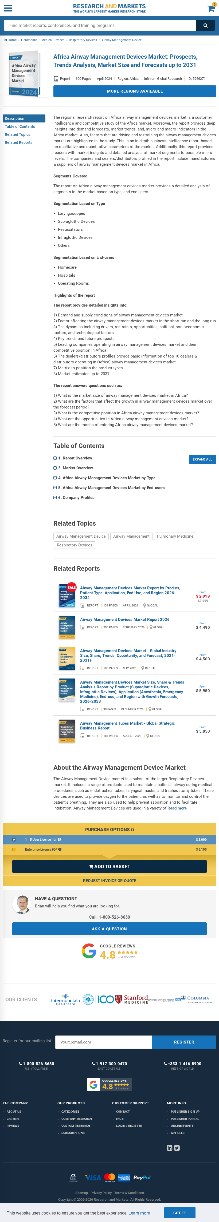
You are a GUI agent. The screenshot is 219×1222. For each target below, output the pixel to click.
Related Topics (17, 134)
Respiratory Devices (74, 545)
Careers (13, 1119)
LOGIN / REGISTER (129, 1126)
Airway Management (131, 536)
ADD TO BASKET (109, 866)
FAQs (120, 1119)
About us (14, 1111)
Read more (177, 808)
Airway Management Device (81, 536)
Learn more (139, 1213)
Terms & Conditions (129, 1193)
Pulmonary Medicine (175, 536)
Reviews (13, 1126)
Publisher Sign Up (185, 1111)
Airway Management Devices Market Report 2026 (125, 619)
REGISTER (184, 1042)
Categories (70, 1111)
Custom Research (75, 1126)
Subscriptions (73, 1133)
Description (14, 118)
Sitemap (81, 1193)
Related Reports (18, 142)
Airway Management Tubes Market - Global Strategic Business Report (127, 726)
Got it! (179, 1213)
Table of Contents (20, 126)
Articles (178, 1133)
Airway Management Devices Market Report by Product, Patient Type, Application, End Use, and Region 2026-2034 (130, 593)
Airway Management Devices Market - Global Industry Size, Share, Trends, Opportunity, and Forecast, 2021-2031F (128, 655)
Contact (123, 1111)
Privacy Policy (101, 1193)
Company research (76, 1119)
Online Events (182, 1126)
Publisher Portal (185, 1119)
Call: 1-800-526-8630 (109, 917)
